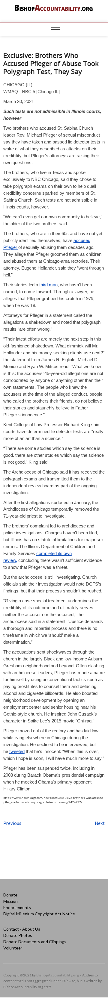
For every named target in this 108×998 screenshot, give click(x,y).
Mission (10, 901)
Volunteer (12, 947)
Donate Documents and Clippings (34, 941)
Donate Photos (17, 935)
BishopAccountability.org (57, 975)
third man (48, 284)
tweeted (17, 751)
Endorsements (17, 907)
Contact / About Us (21, 929)
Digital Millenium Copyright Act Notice (39, 913)
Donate (10, 894)
